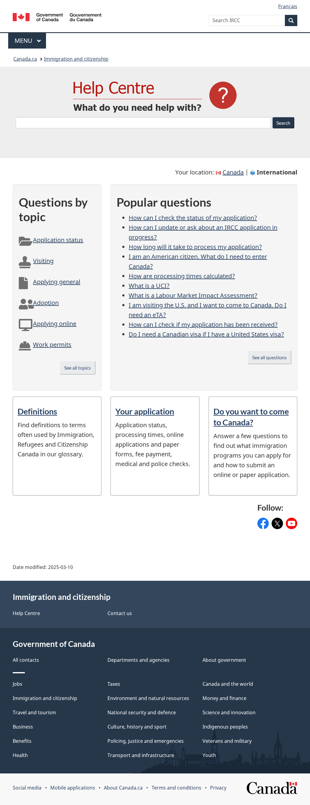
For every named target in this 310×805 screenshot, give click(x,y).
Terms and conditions (176, 787)
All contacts (26, 660)
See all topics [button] (77, 367)
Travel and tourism (34, 712)
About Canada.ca (123, 787)
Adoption (46, 303)
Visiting (43, 261)
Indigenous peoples (225, 726)
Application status (58, 240)
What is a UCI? (149, 286)
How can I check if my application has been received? (203, 324)
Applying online (54, 324)
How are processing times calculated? (182, 276)
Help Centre (26, 613)
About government (224, 660)
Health (20, 755)
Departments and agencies (138, 660)
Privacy (218, 787)
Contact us (119, 613)
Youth (209, 755)
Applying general (56, 282)
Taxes (113, 684)
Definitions (37, 411)
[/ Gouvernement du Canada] (57, 18)
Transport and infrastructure (140, 755)
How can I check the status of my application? (193, 218)
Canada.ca (25, 59)
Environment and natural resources (148, 698)
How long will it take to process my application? (195, 247)
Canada (233, 172)
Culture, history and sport (137, 726)
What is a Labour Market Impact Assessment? (193, 295)
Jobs (17, 684)
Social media (27, 787)
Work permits (52, 344)
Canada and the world (228, 684)
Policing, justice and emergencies (145, 741)
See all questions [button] (269, 357)
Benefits (22, 741)
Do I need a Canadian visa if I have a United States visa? (206, 334)
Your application (144, 411)
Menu (24, 40)
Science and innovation (229, 712)
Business (23, 726)
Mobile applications (72, 787)
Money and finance (224, 698)
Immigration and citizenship (76, 59)
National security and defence (141, 712)
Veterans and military (227, 741)
